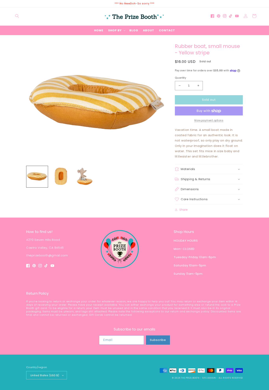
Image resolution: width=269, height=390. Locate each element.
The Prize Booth (190, 377)
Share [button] (183, 210)
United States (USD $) (44, 375)
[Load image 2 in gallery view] (61, 177)
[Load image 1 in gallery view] (37, 177)
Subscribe (158, 340)
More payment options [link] (208, 120)
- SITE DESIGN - (209, 377)
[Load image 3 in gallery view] (85, 177)
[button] (17, 16)
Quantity (180, 78)
